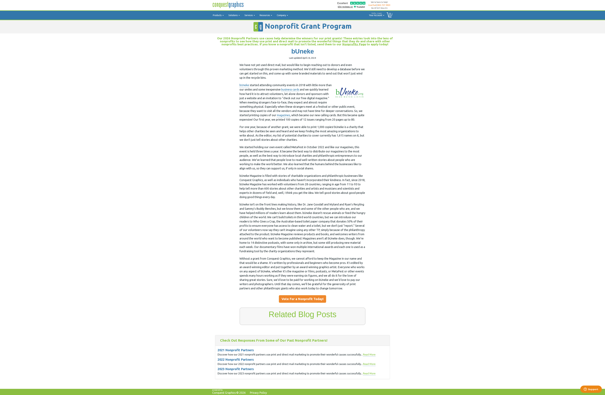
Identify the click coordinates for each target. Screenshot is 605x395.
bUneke (244, 85)
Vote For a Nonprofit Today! (303, 299)
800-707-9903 (384, 5)
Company (281, 15)
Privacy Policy (258, 392)
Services (249, 15)
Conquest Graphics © (229, 392)
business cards (290, 89)
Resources (265, 15)
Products (217, 15)
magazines (283, 115)
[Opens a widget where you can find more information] (591, 389)
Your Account (376, 14)
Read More (369, 354)
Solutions (233, 15)
